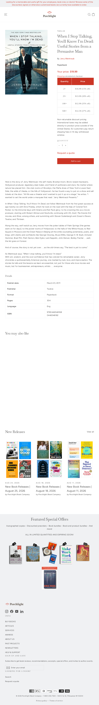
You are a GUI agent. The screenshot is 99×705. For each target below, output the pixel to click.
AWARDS (9, 635)
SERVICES (9, 630)
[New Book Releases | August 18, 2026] (49, 459)
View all (90, 432)
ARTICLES (9, 626)
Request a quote (66, 153)
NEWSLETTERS (11, 648)
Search (8, 677)
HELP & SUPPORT (12, 652)
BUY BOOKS (10, 621)
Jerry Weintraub (67, 58)
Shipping (60, 76)
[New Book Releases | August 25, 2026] (18, 459)
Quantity (62, 141)
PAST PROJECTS (12, 643)
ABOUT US (9, 639)
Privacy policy (41, 701)
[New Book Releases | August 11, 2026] (80, 459)
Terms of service (56, 701)
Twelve (61, 31)
